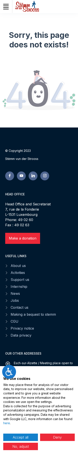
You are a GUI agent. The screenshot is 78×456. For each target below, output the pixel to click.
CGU (14, 321)
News (15, 293)
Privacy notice (22, 328)
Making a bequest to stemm (33, 314)
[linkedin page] (33, 175)
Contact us (19, 307)
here (6, 423)
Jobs (15, 300)
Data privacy (21, 335)
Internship (19, 286)
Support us (20, 279)
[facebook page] (9, 175)
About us (18, 265)
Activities (18, 272)
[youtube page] (21, 175)
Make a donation (22, 238)
